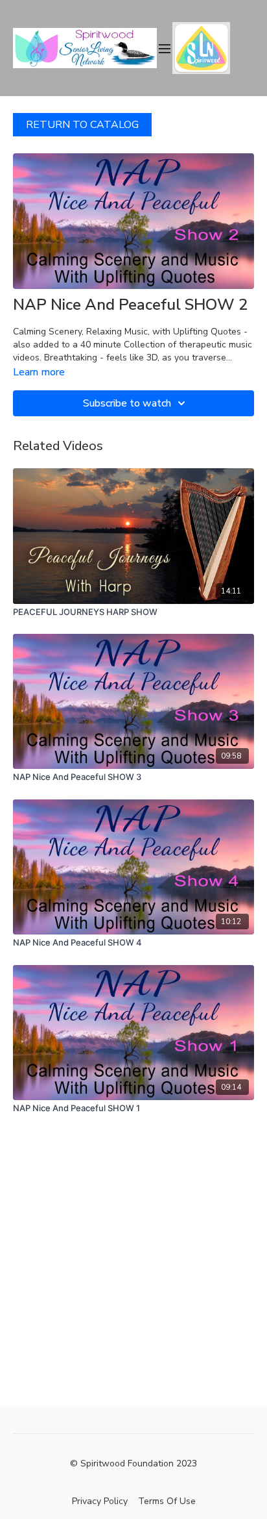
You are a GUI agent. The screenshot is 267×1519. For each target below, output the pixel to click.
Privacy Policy (100, 1501)
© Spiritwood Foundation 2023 (133, 1463)
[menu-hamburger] (164, 48)
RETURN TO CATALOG (82, 125)
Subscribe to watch (127, 403)
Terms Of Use (167, 1501)
